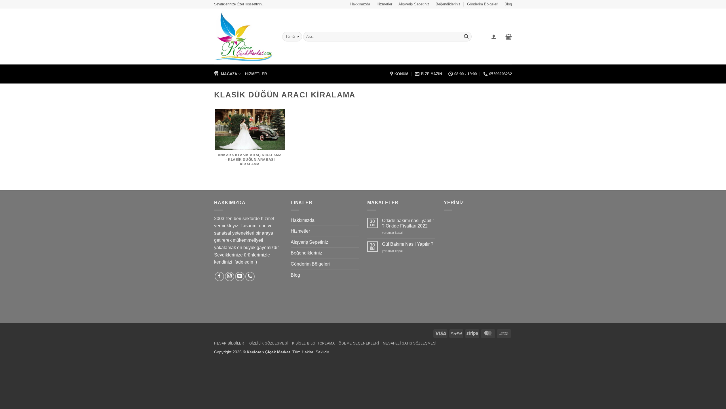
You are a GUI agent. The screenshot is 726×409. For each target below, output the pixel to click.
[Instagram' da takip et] (229, 276)
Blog (508, 4)
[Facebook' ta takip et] (219, 276)
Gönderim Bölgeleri (482, 4)
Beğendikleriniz (448, 4)
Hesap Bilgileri (229, 343)
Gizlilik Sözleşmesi (268, 343)
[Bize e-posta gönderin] (239, 276)
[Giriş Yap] (494, 36)
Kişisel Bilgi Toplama (313, 343)
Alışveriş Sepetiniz (413, 4)
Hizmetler (384, 4)
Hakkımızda (360, 4)
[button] (508, 36)
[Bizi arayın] (250, 276)
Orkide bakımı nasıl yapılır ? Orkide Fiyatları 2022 (408, 223)
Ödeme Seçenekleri (359, 343)
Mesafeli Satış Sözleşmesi (409, 343)
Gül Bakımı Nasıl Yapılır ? (407, 244)
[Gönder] (466, 36)
